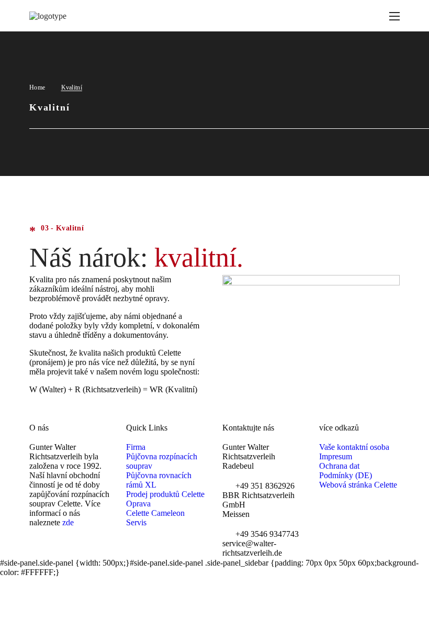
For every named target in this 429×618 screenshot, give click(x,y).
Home (37, 87)
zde (68, 522)
